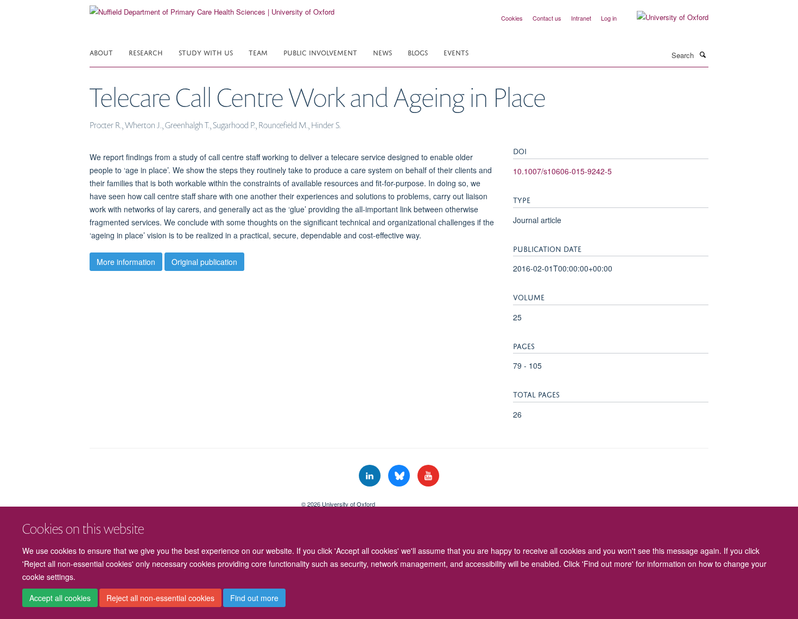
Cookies (512, 18)
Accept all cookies (60, 597)
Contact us (547, 18)
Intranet (581, 18)
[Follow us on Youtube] (428, 476)
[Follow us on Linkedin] (371, 476)
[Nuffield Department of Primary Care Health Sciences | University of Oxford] (212, 8)
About (101, 52)
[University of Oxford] (664, 17)
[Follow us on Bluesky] (400, 476)
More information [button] (126, 261)
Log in (609, 18)
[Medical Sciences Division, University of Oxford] (187, 500)
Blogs (418, 52)
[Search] (702, 54)
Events (456, 52)
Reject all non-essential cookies (160, 597)
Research (146, 52)
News (382, 52)
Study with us (206, 52)
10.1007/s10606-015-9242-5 (562, 171)
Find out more (254, 597)
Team (258, 52)
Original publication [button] (204, 261)
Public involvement (320, 52)
